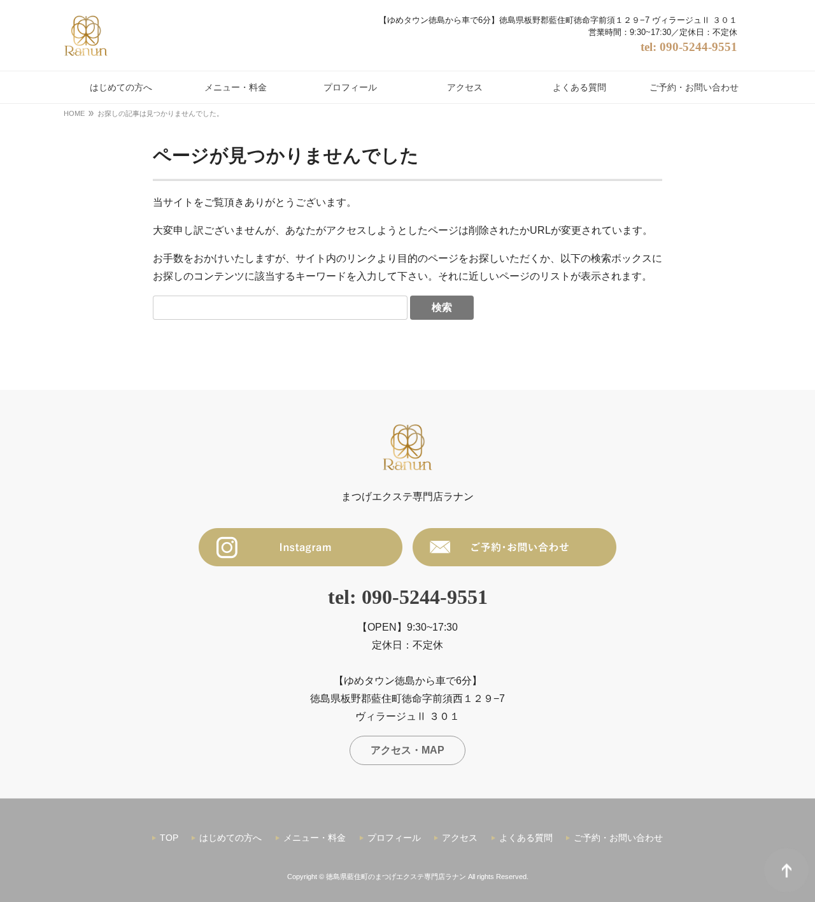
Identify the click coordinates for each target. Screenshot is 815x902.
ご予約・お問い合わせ (618, 838)
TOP (169, 838)
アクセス (460, 838)
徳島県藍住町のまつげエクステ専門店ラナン (396, 876)
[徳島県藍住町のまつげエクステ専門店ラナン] (86, 35)
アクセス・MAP (407, 750)
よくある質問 (526, 838)
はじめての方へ (230, 838)
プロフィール (394, 838)
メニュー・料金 (314, 838)
